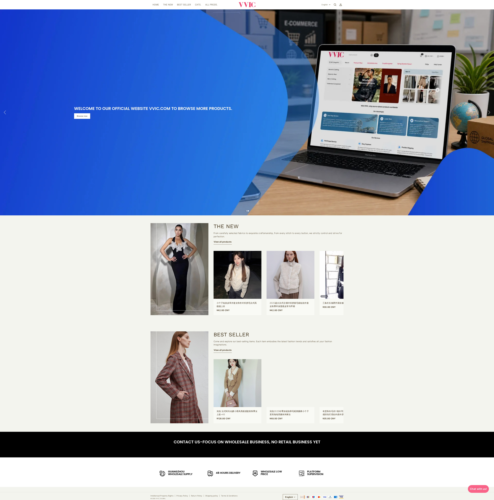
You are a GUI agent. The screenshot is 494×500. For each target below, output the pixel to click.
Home (156, 4)
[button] (335, 4)
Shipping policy (211, 496)
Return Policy (196, 496)
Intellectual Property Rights (162, 496)
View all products (223, 241)
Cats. (198, 4)
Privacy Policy (182, 496)
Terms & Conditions (229, 496)
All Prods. (211, 4)
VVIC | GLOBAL (161, 498)
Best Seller (184, 4)
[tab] (245, 211)
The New (168, 4)
